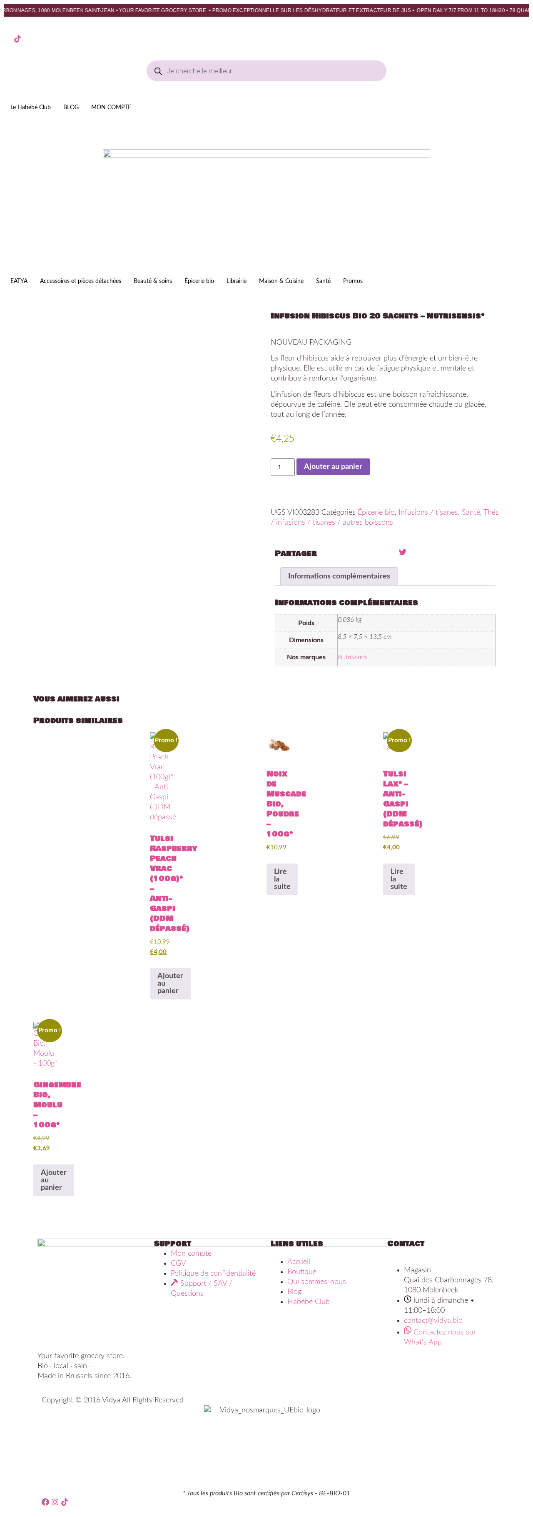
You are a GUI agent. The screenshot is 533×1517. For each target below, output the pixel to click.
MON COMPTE (111, 107)
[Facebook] (45, 1502)
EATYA (18, 281)
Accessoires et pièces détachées (80, 281)
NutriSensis (352, 657)
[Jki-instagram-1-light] (27, 39)
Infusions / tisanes (428, 512)
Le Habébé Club (30, 107)
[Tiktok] (17, 39)
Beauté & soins (153, 281)
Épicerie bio (199, 281)
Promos (353, 281)
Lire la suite (282, 879)
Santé (323, 281)
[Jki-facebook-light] (8, 39)
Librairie (237, 281)
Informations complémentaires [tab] (339, 576)
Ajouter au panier (333, 467)
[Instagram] (55, 1502)
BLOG (71, 107)
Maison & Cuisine (281, 281)
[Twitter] (402, 552)
